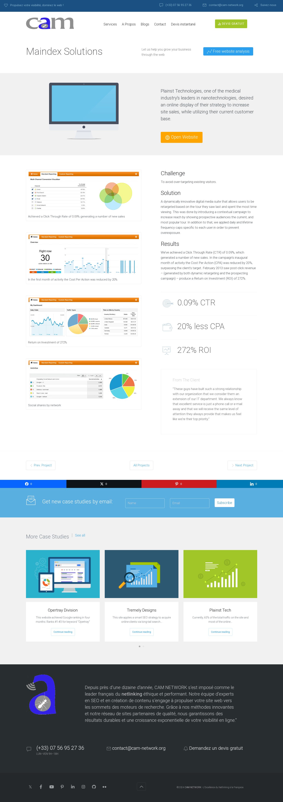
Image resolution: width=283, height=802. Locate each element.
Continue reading (63, 631)
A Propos (129, 24)
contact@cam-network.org (226, 5)
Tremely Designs (141, 610)
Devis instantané (183, 24)
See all (80, 535)
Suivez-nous (268, 5)
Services (110, 24)
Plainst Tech (220, 610)
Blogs (145, 24)
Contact (160, 24)
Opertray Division (63, 610)
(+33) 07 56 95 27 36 (179, 5)
